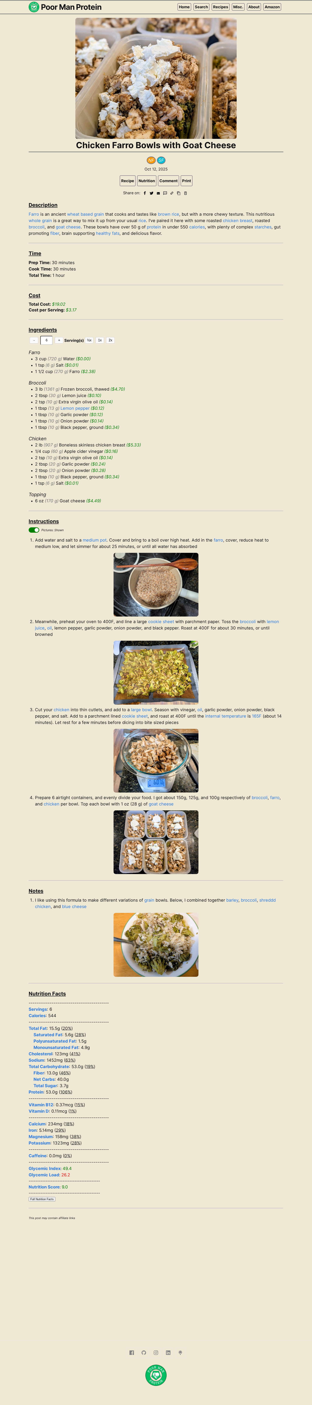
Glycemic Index (44, 1168)
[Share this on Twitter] (151, 193)
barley (232, 900)
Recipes (220, 7)
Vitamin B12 (41, 1104)
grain (99, 214)
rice (142, 220)
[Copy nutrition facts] (185, 193)
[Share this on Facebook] (144, 193)
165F (256, 716)
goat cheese (68, 226)
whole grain (40, 220)
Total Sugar (45, 1085)
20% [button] (67, 1028)
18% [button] (69, 1123)
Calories (37, 1015)
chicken (61, 709)
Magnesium (41, 1136)
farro (218, 540)
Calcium (37, 1123)
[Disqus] (156, 1279)
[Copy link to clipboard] (172, 193)
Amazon (272, 7)
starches (262, 226)
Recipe (127, 181)
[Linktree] (180, 1353)
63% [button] (69, 1060)
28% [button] (80, 1034)
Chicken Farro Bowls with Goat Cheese (156, 145)
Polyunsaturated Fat (55, 1041)
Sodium (36, 1060)
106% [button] (65, 1092)
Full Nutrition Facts (42, 1199)
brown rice (168, 214)
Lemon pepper (75, 408)
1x (100, 340)
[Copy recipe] (178, 193)
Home (184, 7)
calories (197, 226)
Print (186, 181)
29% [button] (60, 1130)
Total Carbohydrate (49, 1066)
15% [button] (80, 1104)
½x (89, 340)
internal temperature (225, 716)
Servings (38, 1009)
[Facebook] (132, 1353)
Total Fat (38, 1028)
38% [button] (75, 1136)
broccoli (37, 226)
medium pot (95, 540)
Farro (34, 214)
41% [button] (75, 1053)
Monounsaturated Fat (56, 1047)
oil (49, 628)
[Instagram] (156, 1353)
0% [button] (67, 1155)
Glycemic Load (44, 1174)
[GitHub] (144, 1353)
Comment (168, 181)
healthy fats (107, 233)
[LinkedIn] (168, 1353)
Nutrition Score (44, 1187)
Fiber (39, 1073)
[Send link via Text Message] (165, 193)
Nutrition (147, 181)
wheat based (80, 214)
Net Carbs (44, 1079)
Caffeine (37, 1155)
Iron (33, 1130)
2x (110, 340)
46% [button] (64, 1073)
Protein (36, 1092)
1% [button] (72, 1111)
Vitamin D (39, 1111)
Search (201, 7)
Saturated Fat (48, 1034)
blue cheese (74, 906)
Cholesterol (40, 1053)
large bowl (141, 709)
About (254, 7)
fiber (54, 233)
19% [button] (90, 1066)
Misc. (238, 7)
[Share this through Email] (158, 193)
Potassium (39, 1143)
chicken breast (237, 220)
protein (154, 226)
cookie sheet (161, 621)
